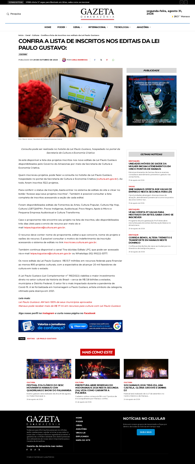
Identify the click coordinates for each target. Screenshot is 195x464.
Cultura (35, 35)
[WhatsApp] (113, 60)
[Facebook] (94, 60)
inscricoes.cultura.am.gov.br (80, 242)
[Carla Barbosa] (64, 60)
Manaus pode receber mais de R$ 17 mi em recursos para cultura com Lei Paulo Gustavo (69, 306)
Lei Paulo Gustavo (47, 338)
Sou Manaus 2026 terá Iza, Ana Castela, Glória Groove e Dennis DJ (145, 388)
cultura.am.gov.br (107, 179)
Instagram (48, 313)
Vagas (132, 186)
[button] (26, 14)
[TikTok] (35, 449)
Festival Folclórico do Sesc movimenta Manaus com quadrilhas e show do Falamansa (49, 388)
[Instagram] (31, 449)
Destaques (134, 161)
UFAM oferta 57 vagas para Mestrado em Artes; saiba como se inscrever (151, 215)
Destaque (133, 235)
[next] (185, 2)
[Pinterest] (107, 60)
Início (21, 35)
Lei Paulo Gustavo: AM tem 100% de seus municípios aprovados (55, 302)
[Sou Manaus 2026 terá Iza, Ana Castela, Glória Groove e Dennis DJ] (146, 369)
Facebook (89, 313)
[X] (100, 60)
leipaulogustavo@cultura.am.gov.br (44, 227)
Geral (27, 35)
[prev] (181, 2)
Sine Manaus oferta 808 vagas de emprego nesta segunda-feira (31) (150, 190)
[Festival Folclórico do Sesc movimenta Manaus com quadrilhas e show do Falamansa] (49, 369)
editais (31, 338)
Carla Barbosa (79, 60)
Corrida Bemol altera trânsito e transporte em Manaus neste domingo (56, 2)
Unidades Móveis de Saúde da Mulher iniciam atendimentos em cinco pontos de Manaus (150, 166)
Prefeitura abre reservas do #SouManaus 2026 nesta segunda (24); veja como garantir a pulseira (96, 389)
